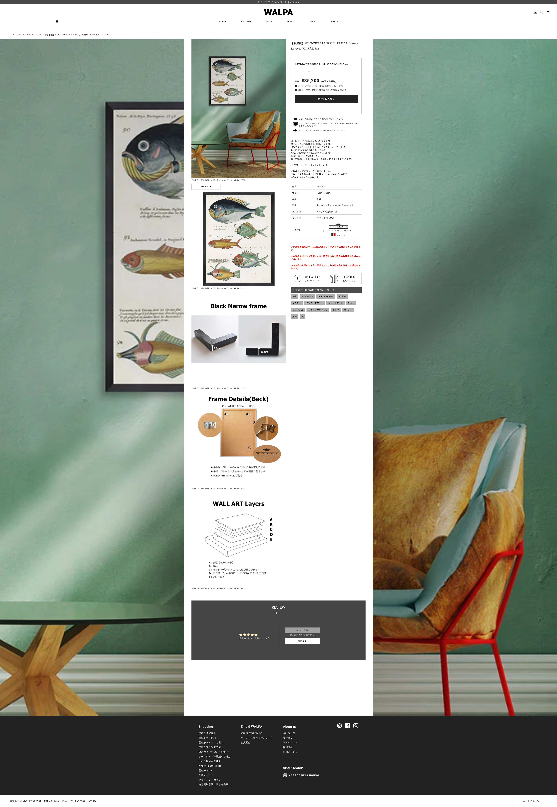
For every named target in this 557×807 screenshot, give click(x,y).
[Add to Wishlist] (326, 107)
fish (294, 296)
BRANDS (22, 34)
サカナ (351, 303)
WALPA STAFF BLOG (251, 733)
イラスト (296, 303)
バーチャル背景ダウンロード (257, 738)
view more (294, 2)
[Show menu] (58, 21)
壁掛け (335, 309)
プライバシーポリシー (211, 779)
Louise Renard (326, 296)
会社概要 (288, 738)
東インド (348, 309)
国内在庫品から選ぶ (210, 761)
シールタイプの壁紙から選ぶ (215, 756)
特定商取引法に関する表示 (213, 784)
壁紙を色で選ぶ (207, 733)
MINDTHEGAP (35, 34)
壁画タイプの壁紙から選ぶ (213, 752)
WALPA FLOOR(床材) (210, 766)
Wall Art (342, 296)
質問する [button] (302, 640)
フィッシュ (297, 309)
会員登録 (246, 742)
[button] (541, 12)
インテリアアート (314, 303)
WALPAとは (289, 733)
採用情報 (288, 747)
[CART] (547, 12)
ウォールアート (335, 303)
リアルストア (290, 742)
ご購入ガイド (206, 775)
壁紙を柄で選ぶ (207, 738)
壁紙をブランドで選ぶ (211, 747)
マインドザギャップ (318, 309)
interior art (307, 296)
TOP (13, 34)
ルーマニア (341, 235)
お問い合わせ (290, 752)
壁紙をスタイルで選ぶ (211, 742)
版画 (294, 316)
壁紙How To (205, 770)
